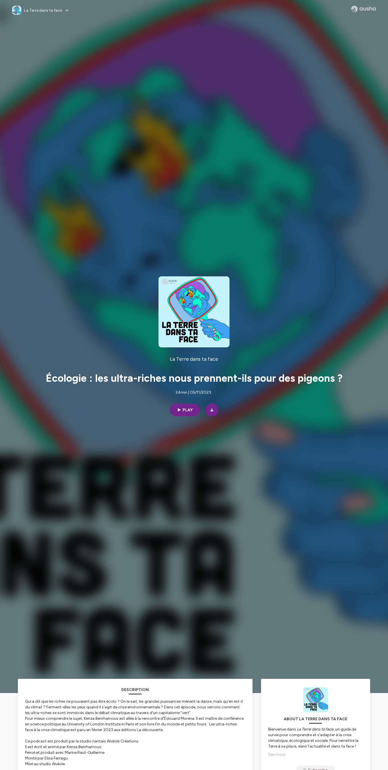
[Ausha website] (363, 9)
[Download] (211, 409)
